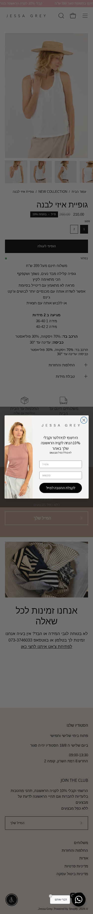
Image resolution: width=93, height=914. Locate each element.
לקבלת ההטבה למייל (60, 487)
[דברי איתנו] (79, 900)
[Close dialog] (84, 420)
